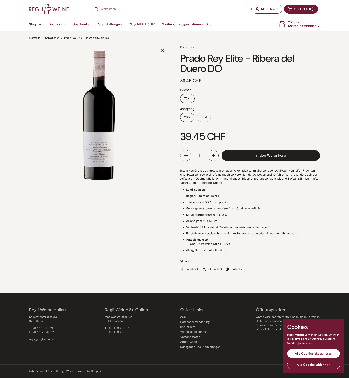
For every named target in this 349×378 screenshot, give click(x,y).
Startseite (34, 37)
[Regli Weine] (49, 9)
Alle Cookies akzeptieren (313, 353)
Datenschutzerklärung (195, 322)
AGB (183, 317)
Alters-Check (189, 342)
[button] (299, 24)
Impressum (187, 327)
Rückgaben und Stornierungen (200, 347)
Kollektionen (52, 37)
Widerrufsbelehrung (193, 332)
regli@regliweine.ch (42, 339)
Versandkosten (190, 337)
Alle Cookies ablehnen (313, 365)
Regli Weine (66, 371)
